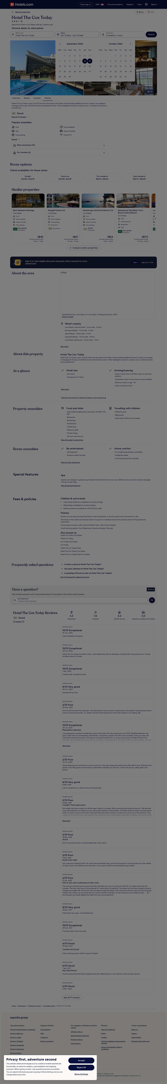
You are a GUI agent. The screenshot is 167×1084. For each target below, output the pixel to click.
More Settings (81, 1074)
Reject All (81, 1067)
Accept (81, 1060)
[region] (50, 1067)
